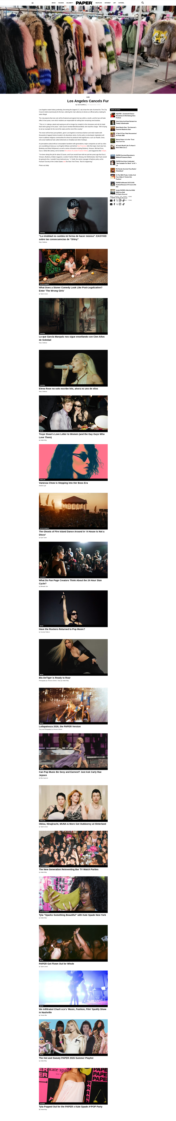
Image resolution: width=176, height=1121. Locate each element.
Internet (108, 3)
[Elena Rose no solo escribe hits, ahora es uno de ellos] (73, 367)
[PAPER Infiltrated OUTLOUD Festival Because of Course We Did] (112, 184)
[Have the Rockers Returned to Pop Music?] (73, 607)
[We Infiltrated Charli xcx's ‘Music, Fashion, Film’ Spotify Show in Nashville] (73, 988)
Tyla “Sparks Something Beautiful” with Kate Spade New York (72, 915)
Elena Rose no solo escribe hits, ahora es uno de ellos (68, 388)
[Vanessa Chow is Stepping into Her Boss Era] (73, 461)
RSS (121, 196)
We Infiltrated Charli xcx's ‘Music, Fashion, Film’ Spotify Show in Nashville (72, 1011)
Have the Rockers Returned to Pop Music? (62, 629)
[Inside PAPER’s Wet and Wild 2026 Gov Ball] (112, 191)
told (64, 161)
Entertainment (44, 284)
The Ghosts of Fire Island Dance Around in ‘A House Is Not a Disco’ (71, 533)
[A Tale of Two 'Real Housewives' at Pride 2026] (112, 134)
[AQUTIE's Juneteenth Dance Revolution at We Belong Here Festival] (112, 115)
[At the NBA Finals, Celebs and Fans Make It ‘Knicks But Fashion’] (112, 176)
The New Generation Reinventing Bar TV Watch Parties (68, 869)
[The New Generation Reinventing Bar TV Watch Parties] (73, 848)
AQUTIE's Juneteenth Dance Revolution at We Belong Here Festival (125, 116)
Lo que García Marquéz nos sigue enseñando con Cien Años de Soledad (72, 338)
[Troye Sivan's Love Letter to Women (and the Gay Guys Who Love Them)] (73, 412)
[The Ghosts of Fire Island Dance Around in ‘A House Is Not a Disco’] (73, 510)
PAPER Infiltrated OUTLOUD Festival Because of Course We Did (126, 185)
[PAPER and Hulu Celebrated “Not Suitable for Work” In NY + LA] (112, 162)
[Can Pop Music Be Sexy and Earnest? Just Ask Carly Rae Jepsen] (73, 750)
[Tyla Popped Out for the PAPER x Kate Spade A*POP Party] (73, 1085)
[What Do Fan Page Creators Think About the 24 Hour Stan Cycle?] (73, 559)
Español (121, 3)
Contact (116, 196)
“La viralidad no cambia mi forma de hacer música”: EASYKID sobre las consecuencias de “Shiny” (73, 238)
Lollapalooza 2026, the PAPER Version (60, 726)
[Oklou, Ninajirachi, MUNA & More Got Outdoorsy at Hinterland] (73, 802)
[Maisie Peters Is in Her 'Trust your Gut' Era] (112, 141)
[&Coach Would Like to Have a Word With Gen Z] (112, 147)
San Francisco (82, 146)
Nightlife (99, 3)
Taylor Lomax (44, 294)
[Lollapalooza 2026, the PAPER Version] (73, 705)
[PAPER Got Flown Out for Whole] (73, 942)
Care (88, 97)
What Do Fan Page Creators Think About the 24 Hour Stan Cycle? (70, 582)
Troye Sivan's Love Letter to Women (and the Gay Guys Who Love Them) (72, 436)
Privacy (125, 196)
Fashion (61, 3)
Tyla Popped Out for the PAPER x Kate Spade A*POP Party (70, 1106)
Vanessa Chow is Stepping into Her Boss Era (63, 483)
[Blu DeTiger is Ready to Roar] (73, 656)
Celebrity (69, 3)
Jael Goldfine (81, 104)
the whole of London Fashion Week (76, 151)
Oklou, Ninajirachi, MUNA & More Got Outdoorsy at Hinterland (72, 824)
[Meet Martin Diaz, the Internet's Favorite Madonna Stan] (112, 128)
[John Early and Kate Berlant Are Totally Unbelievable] (112, 122)
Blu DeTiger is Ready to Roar (54, 677)
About (111, 196)
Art (114, 3)
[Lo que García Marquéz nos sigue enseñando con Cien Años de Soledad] (73, 315)
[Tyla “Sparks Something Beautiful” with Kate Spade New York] (73, 893)
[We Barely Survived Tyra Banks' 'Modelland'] (112, 170)
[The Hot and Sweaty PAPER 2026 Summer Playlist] (73, 1036)
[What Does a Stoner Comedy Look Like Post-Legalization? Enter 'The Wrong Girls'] (73, 266)
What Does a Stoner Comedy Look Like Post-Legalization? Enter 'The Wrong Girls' (70, 289)
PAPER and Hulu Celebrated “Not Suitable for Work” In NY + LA (126, 163)
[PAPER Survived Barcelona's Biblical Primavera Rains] (112, 156)
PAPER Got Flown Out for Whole (56, 963)
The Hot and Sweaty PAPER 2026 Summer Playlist (66, 1058)
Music (54, 3)
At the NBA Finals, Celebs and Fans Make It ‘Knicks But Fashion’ (126, 177)
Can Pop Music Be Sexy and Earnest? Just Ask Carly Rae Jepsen (70, 773)
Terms (130, 196)
